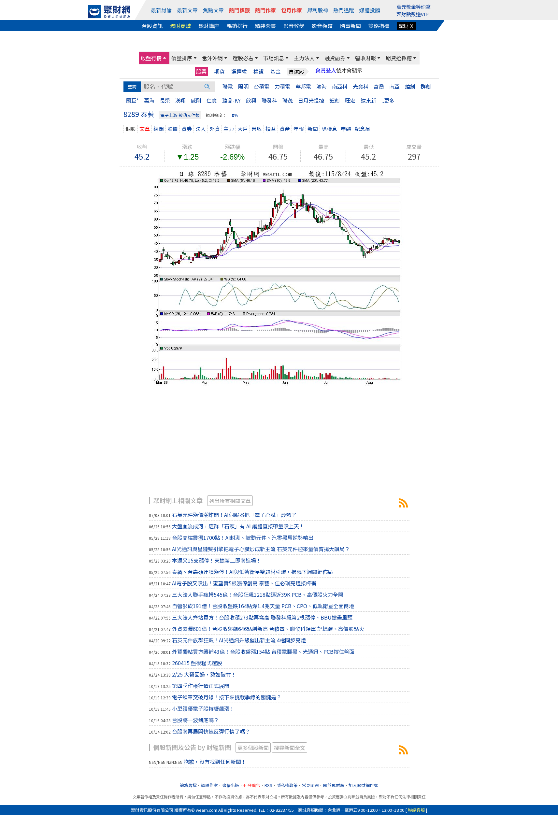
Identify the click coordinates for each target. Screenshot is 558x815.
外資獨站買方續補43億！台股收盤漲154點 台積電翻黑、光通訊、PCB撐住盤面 (263, 651)
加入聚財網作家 (363, 785)
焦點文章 (213, 10)
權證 (258, 71)
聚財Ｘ (406, 26)
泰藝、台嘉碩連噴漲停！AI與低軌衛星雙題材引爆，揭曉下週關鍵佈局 (252, 572)
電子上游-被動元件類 (180, 115)
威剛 (196, 100)
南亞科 (340, 86)
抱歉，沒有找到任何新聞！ (215, 761)
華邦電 (303, 86)
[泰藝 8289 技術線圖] (279, 277)
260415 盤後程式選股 (197, 663)
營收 (256, 129)
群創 (426, 86)
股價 (172, 129)
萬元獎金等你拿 (413, 6)
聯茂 (287, 100)
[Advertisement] (279, 444)
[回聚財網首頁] (109, 12)
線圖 (158, 129)
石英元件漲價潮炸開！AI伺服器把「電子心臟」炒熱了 (234, 515)
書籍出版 (230, 785)
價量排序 (181, 58)
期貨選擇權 (399, 58)
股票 (201, 71)
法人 (200, 129)
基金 (275, 71)
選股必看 (243, 58)
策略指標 (378, 26)
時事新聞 (350, 26)
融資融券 (334, 58)
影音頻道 (322, 26)
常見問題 (310, 785)
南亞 (394, 86)
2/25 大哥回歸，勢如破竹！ (204, 674)
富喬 (379, 86)
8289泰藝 (403, 503)
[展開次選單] (164, 58)
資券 (186, 129)
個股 (130, 129)
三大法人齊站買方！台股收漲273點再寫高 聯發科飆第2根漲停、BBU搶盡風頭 (262, 617)
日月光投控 (311, 100)
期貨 (219, 71)
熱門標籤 (239, 10)
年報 (298, 129)
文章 (144, 129)
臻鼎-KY (231, 100)
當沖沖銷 (212, 58)
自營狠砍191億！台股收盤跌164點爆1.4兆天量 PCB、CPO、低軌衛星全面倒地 (263, 606)
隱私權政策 (287, 785)
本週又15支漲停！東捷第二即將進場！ (216, 560)
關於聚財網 (333, 785)
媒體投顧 (369, 10)
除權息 (329, 129)
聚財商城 (180, 26)
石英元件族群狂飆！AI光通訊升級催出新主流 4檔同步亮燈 (239, 640)
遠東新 (368, 100)
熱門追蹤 (343, 10)
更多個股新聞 (253, 747)
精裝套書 (265, 26)
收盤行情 (151, 58)
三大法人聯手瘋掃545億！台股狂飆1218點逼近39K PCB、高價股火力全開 (257, 594)
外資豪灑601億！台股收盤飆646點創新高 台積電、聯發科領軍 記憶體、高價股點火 (268, 629)
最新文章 (187, 10)
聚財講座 (208, 26)
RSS (268, 785)
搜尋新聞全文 (289, 747)
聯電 (227, 86)
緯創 (410, 86)
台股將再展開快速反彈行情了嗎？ (211, 731)
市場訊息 (273, 58)
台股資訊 (152, 26)
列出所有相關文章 (230, 501)
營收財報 (365, 58)
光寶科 (360, 86)
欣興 (251, 100)
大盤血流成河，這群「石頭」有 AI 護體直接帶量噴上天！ (238, 526)
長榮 (165, 100)
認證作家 (209, 785)
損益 (270, 129)
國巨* (132, 100)
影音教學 (293, 26)
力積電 (282, 86)
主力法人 (304, 58)
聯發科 (269, 100)
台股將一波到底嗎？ (195, 720)
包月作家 (291, 10)
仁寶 (212, 100)
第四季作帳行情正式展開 (200, 686)
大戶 (242, 129)
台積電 (261, 86)
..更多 (387, 100)
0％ (235, 115)
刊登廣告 (251, 785)
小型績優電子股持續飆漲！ (203, 708)
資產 (284, 129)
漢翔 (180, 100)
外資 (214, 129)
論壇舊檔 (188, 785)
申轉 (346, 129)
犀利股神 (317, 10)
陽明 (243, 86)
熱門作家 (265, 10)
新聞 (313, 129)
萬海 (149, 100)
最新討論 (161, 10)
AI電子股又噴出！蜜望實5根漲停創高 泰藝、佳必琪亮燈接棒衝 (244, 583)
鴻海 (321, 86)
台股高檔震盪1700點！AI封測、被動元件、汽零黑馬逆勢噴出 (242, 537)
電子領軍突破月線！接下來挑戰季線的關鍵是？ (226, 697)
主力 (228, 129)
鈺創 (334, 100)
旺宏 (350, 100)
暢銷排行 (237, 26)
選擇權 (239, 71)
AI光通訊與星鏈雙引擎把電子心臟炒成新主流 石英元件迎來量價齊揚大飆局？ (261, 549)
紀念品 (362, 129)
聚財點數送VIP (412, 14)
